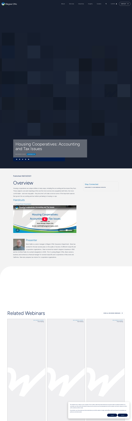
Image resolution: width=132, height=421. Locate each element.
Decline (122, 415)
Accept (112, 415)
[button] (17, 159)
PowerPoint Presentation (23, 204)
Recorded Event (38, 320)
